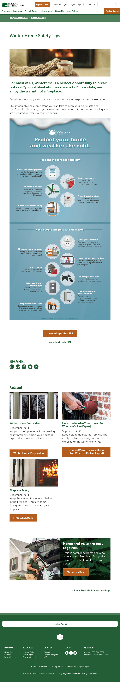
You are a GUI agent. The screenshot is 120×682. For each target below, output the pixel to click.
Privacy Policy (57, 667)
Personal (6, 11)
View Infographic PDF (60, 333)
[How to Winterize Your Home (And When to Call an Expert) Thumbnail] (86, 406)
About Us (59, 11)
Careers (46, 652)
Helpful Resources (19, 17)
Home (33, 667)
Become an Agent (50, 655)
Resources (46, 11)
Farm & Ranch (31, 11)
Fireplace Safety (19, 490)
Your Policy (72, 11)
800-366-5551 (98, 652)
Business (17, 11)
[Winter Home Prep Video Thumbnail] (34, 405)
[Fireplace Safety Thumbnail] (34, 472)
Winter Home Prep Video (25, 423)
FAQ (45, 657)
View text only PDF (60, 342)
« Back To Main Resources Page (91, 590)
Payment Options (29, 657)
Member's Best (76, 572)
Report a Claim (42, 4)
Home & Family (38, 17)
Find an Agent (112, 11)
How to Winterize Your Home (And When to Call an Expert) (83, 425)
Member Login (60, 5)
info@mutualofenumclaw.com (96, 655)
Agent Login (76, 5)
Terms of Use (71, 667)
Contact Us (90, 5)
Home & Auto (9, 652)
